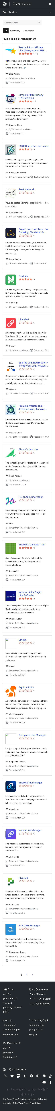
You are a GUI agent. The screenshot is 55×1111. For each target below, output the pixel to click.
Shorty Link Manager (30, 782)
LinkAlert (24, 319)
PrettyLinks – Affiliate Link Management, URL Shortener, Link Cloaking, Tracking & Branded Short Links (33, 49)
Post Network (27, 189)
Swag (33, 1034)
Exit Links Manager (29, 925)
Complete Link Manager (32, 735)
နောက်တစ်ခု (32, 974)
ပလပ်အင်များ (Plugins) (40, 999)
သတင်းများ (7, 994)
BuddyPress (10, 1057)
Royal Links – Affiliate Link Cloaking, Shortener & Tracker (33, 231)
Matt (6, 1048)
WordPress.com (12, 1043)
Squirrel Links (26, 687)
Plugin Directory (10, 12)
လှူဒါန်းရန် (35, 1029)
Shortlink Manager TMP (32, 544)
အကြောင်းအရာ (8, 989)
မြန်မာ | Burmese (17, 1069)
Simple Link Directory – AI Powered (31, 96)
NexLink (23, 276)
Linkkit (22, 639)
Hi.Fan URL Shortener (31, 496)
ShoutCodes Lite (28, 449)
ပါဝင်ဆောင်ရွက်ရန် (38, 1020)
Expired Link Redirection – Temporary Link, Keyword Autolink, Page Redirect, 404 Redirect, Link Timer (33, 364)
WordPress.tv (11, 1034)
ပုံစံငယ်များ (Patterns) (39, 1003)
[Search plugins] (39, 22)
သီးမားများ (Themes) (37, 994)
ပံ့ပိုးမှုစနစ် (9, 1025)
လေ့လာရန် (7, 1020)
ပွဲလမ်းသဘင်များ (36, 1025)
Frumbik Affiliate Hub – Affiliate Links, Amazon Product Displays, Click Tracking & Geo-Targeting (33, 408)
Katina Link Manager (30, 830)
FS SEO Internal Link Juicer (34, 146)
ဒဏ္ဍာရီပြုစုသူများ (11, 1029)
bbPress (8, 1052)
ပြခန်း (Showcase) (38, 989)
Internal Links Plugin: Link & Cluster (30, 594)
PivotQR (23, 877)
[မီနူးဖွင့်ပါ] (50, 4)
